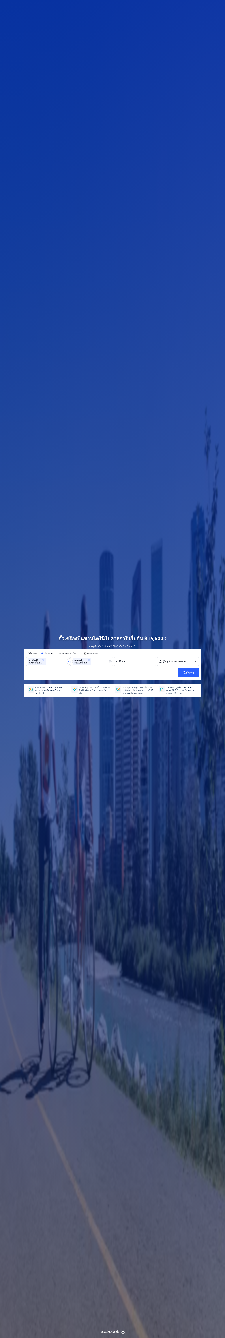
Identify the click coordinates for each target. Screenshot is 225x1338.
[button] (200, 5)
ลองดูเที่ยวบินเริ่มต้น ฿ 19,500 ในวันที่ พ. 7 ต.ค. (111, 646)
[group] (47, 661)
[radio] (32, 653)
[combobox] (47, 661)
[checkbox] (91, 653)
